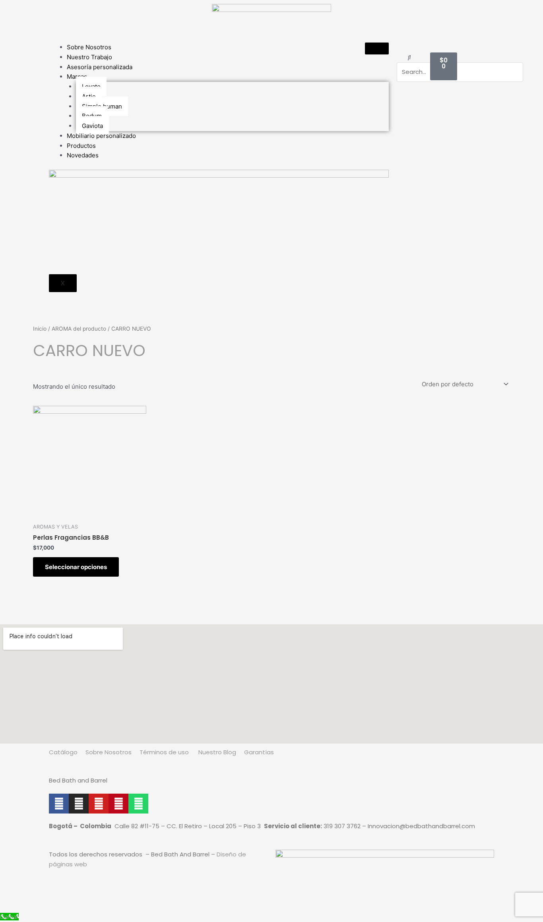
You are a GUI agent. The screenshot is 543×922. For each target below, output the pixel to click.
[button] (409, 57)
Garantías (259, 752)
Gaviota (92, 126)
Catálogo (63, 752)
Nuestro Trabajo (89, 57)
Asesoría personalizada (99, 67)
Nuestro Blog (216, 752)
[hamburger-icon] (377, 48)
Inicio (40, 328)
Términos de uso (164, 752)
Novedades (83, 155)
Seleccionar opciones (76, 567)
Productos (81, 145)
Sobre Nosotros (89, 47)
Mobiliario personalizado (101, 135)
